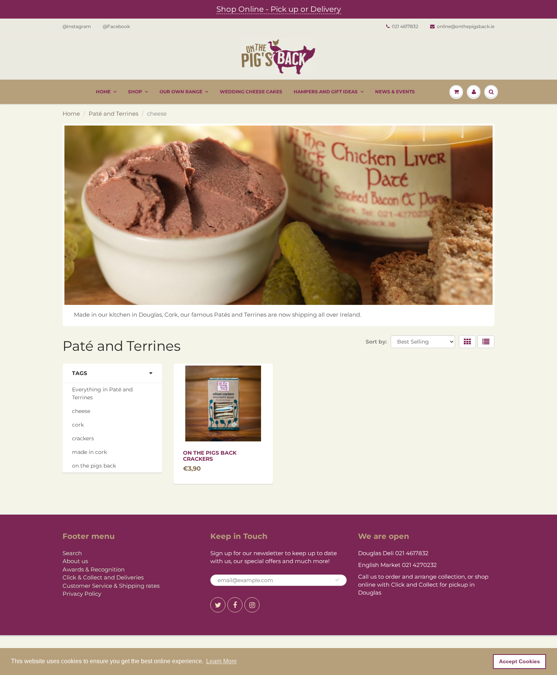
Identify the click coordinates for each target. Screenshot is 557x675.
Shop (135, 91)
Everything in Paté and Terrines (102, 393)
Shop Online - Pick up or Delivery (278, 9)
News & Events (395, 91)
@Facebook (116, 26)
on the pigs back (94, 465)
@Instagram (77, 26)
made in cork (89, 452)
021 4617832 (405, 26)
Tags (79, 373)
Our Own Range (181, 91)
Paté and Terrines (113, 113)
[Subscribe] (337, 580)
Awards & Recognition (94, 569)
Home (103, 91)
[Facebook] (235, 604)
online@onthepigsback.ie (465, 26)
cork (78, 424)
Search (72, 553)
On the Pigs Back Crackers (209, 455)
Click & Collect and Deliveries (103, 577)
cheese (81, 411)
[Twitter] (217, 604)
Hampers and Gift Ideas (326, 91)
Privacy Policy (82, 593)
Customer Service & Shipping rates (111, 585)
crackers (83, 438)
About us (75, 561)
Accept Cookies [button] (519, 661)
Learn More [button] (221, 661)
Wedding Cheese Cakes (251, 91)
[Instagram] (252, 604)
